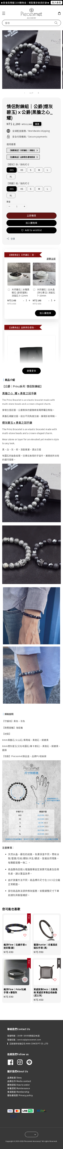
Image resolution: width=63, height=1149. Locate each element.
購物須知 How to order (18, 1084)
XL (11, 176)
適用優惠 (11, 144)
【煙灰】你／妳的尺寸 (18, 164)
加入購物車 (31, 222)
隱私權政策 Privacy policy (20, 1095)
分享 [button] (13, 238)
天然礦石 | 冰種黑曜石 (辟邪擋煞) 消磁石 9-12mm (20, 292)
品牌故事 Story (14, 1077)
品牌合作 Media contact (19, 1081)
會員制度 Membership (18, 1091)
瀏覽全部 (51, 258)
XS (22, 170)
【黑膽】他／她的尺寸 (18, 183)
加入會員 (56, 2)
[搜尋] (56, 23)
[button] (3, 13)
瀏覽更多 (31, 370)
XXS (12, 170)
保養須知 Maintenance (18, 1088)
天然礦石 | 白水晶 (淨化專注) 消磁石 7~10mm (46, 292)
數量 (9, 201)
